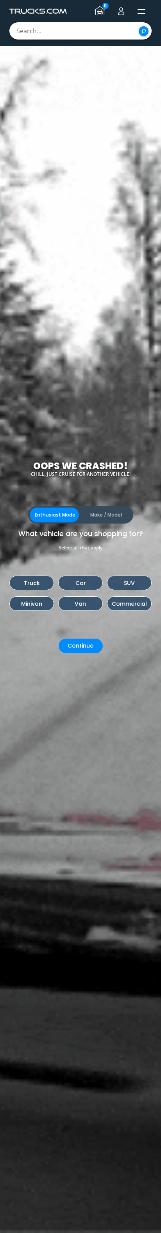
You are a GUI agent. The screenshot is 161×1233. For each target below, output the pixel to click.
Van (80, 604)
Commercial (129, 604)
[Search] (143, 31)
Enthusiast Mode (55, 514)
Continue (80, 646)
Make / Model (106, 514)
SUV (129, 583)
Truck (32, 583)
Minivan (31, 604)
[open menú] (141, 11)
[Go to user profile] (121, 11)
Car (80, 583)
